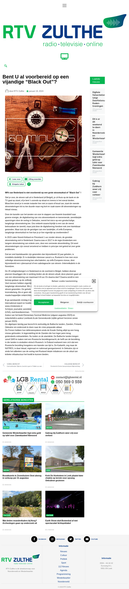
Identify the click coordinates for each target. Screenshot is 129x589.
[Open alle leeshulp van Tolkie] (29, 184)
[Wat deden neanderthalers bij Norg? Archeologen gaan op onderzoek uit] (22, 504)
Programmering (64, 574)
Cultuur (7, 515)
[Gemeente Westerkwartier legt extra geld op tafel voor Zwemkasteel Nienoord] (22, 416)
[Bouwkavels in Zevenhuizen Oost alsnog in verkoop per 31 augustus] (22, 459)
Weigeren (64, 302)
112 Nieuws (63, 566)
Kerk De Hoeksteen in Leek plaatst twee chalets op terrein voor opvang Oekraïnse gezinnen (64, 478)
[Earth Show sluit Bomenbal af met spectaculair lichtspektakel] (64, 504)
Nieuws (6, 427)
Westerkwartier (63, 578)
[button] (94, 281)
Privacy (70, 308)
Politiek (63, 559)
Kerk (48, 470)
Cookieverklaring (61, 308)
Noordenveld (63, 582)
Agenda (63, 570)
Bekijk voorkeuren (85, 302)
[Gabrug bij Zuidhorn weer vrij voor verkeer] (64, 416)
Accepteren (43, 302)
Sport (63, 563)
